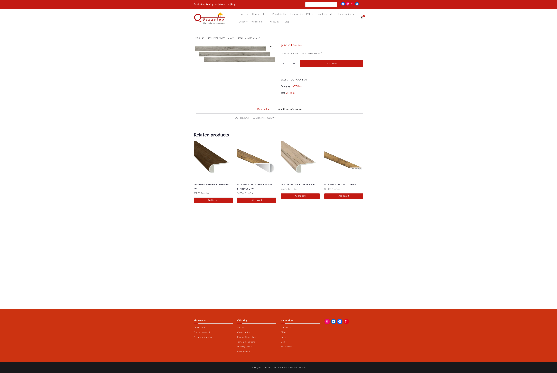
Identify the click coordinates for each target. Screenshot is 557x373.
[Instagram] (347, 4)
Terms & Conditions (246, 342)
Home (197, 38)
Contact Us (224, 4)
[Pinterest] (352, 4)
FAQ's (283, 332)
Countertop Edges (326, 14)
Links (283, 337)
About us (241, 328)
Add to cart (332, 64)
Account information (203, 337)
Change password (202, 332)
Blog (287, 22)
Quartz (242, 14)
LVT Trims (213, 38)
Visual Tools (257, 22)
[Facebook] (343, 4)
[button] (247, 14)
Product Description (246, 337)
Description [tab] (263, 109)
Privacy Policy (243, 352)
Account (274, 22)
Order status (199, 328)
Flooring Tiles (259, 14)
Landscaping (344, 14)
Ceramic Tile (296, 14)
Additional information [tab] (290, 109)
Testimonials (286, 347)
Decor (242, 22)
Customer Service (245, 332)
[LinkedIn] (357, 4)
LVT (308, 14)
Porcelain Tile (279, 14)
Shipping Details (244, 347)
